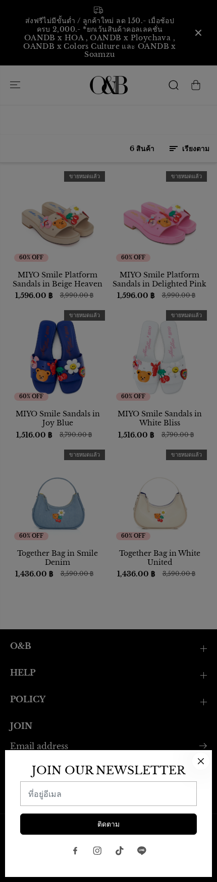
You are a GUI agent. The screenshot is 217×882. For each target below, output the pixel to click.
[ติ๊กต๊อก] (119, 851)
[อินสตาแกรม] (97, 851)
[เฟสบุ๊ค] (75, 851)
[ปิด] (201, 761)
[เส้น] (142, 851)
